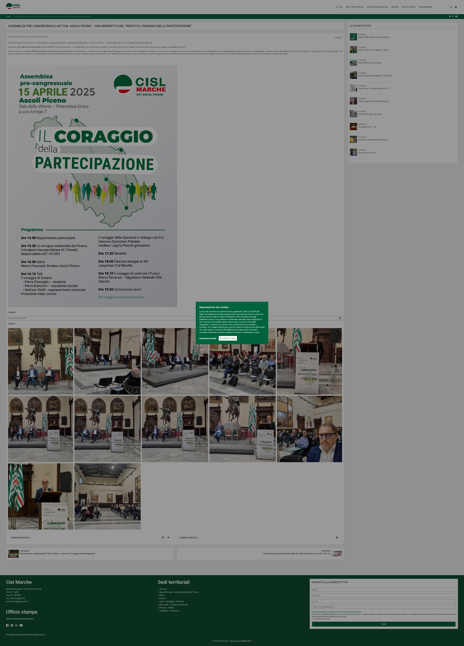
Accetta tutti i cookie (228, 338)
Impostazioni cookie (207, 338)
